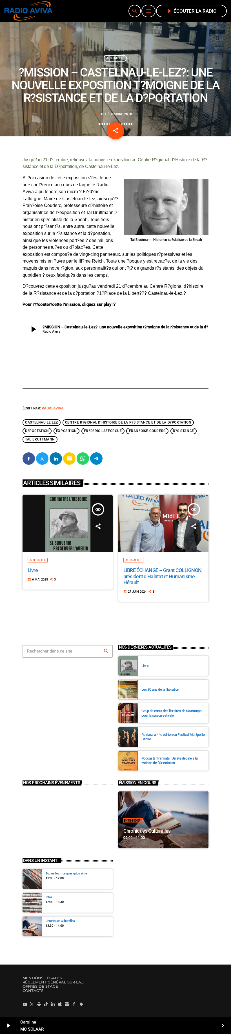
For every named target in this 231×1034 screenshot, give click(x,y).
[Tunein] (39, 1004)
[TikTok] (46, 1004)
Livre (33, 570)
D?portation (37, 431)
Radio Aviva (53, 408)
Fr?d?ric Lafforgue (103, 431)
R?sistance (183, 431)
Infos (49, 897)
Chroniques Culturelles (147, 831)
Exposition (66, 431)
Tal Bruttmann (40, 440)
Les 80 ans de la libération (160, 689)
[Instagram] (67, 1004)
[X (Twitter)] (32, 1004)
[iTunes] (60, 1004)
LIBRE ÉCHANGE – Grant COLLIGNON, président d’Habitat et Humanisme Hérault (163, 576)
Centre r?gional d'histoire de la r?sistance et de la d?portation (128, 423)
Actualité (115, 58)
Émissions (133, 821)
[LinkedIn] (53, 1004)
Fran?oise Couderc (147, 431)
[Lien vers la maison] (28, 11)
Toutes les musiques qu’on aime (66, 873)
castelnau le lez (41, 423)
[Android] (81, 1004)
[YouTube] (25, 1004)
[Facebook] (74, 1004)
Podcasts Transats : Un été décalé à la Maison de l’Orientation (169, 760)
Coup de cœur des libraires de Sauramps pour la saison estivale (171, 713)
